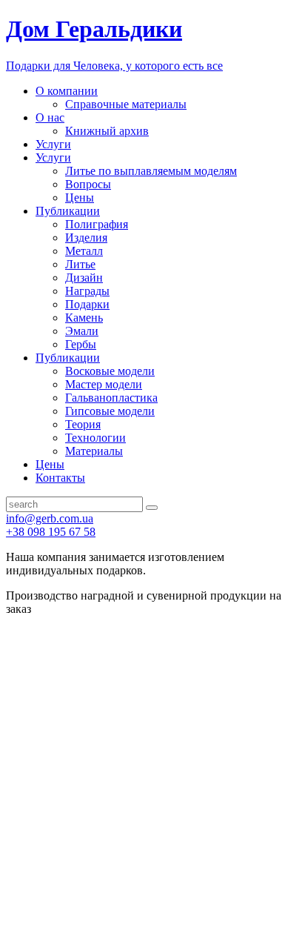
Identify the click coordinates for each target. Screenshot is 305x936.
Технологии (95, 437)
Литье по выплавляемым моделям (151, 171)
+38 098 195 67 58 (50, 531)
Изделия (86, 237)
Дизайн (84, 277)
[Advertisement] (152, 776)
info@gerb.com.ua (49, 518)
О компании (67, 90)
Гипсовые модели (110, 411)
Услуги (53, 144)
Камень (84, 317)
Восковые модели (110, 371)
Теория (83, 424)
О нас (50, 117)
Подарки (87, 304)
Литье (80, 264)
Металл (84, 251)
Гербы (80, 344)
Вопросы (88, 184)
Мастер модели (103, 384)
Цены (79, 197)
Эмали (81, 331)
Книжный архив (107, 131)
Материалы (94, 451)
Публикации (68, 211)
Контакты (60, 477)
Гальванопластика (111, 397)
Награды (87, 291)
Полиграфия (96, 224)
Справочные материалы (126, 104)
